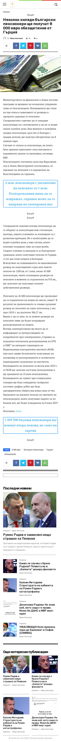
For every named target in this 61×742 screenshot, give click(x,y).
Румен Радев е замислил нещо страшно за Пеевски (27, 536)
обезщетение (10, 454)
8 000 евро (16, 450)
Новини (6, 12)
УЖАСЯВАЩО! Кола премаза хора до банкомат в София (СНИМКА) (37, 629)
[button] (56, 5)
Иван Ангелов (16, 38)
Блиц (18, 411)
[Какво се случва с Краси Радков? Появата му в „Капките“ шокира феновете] (10, 566)
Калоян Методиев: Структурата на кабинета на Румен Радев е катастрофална (36, 587)
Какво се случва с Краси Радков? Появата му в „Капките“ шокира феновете (37, 566)
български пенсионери (33, 450)
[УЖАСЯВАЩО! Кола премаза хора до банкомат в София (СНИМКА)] (10, 630)
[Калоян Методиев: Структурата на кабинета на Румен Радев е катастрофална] (10, 585)
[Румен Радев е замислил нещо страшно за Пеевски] (29, 509)
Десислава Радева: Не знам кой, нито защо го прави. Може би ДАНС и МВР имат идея (37, 609)
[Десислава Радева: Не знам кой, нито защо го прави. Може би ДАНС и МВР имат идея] (10, 607)
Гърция (50, 450)
